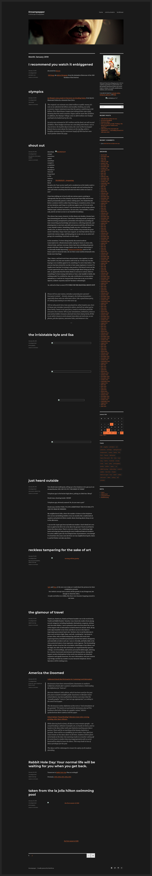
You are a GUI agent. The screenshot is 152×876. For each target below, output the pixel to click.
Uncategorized (32, 73)
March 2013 (104, 211)
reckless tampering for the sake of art (59, 550)
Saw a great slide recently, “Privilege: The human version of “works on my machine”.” (112, 125)
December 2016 (105, 156)
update (30, 157)
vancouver (31, 102)
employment (103, 452)
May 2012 (103, 228)
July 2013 (103, 205)
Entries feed (104, 494)
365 (101, 447)
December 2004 (105, 376)
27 (108, 433)
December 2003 (105, 396)
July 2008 (103, 305)
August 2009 (104, 283)
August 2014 (104, 185)
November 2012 (105, 218)
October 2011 (104, 240)
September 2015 (105, 170)
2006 (66, 777)
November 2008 (105, 298)
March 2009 (104, 291)
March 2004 (104, 391)
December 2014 (105, 178)
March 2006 (104, 351)
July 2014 (103, 186)
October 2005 (104, 359)
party (110, 463)
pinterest (108, 94)
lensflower (120, 12)
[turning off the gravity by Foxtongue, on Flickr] (71, 570)
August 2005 (104, 363)
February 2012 (104, 233)
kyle (29, 560)
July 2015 (103, 171)
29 (115, 433)
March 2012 (104, 231)
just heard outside (43, 480)
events (110, 452)
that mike (107, 471)
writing (113, 477)
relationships (113, 469)
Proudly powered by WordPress (45, 868)
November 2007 (105, 318)
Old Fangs (51, 75)
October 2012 (104, 220)
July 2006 (103, 344)
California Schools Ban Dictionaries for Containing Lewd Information (70, 679)
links (115, 458)
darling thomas (117, 449)
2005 (69, 777)
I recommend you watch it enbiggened (60, 64)
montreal (111, 460)
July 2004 (103, 384)
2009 (55, 777)
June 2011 (103, 246)
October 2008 (104, 300)
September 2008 (105, 301)
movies (117, 460)
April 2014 (103, 190)
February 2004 (105, 393)
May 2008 (103, 308)
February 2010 (104, 273)
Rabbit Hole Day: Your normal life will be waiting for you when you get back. (61, 764)
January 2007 (104, 334)
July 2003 (103, 404)
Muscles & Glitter (105, 122)
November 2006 (105, 338)
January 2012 (104, 235)
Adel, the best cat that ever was (109, 118)
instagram (102, 94)
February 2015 (104, 176)
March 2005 (104, 371)
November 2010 (105, 258)
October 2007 (104, 319)
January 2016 (104, 163)
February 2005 (105, 373)
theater (114, 471)
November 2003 (105, 398)
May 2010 (103, 268)
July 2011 (103, 245)
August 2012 (104, 223)
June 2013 (103, 206)
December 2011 (105, 236)
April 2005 (103, 369)
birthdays (109, 449)
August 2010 (104, 263)
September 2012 (105, 221)
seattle (102, 471)
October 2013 (104, 200)
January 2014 (104, 195)
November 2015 (105, 166)
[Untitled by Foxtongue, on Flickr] (71, 355)
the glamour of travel (45, 612)
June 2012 (103, 226)
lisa (32, 560)
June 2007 (103, 326)
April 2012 (103, 230)
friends (106, 455)
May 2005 (103, 368)
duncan (58, 71)
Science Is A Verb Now (75, 249)
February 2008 (105, 313)
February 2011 (104, 253)
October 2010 (104, 260)
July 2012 (103, 225)
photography (31, 345)
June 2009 (103, 286)
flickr (114, 94)
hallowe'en (112, 455)
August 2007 (104, 323)
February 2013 (104, 213)
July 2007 (103, 324)
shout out (36, 145)
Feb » (104, 435)
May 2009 (103, 288)
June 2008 (103, 306)
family (115, 452)
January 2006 (104, 354)
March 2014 (104, 191)
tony (111, 474)
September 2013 (105, 201)
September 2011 (105, 241)
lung (101, 460)
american (30, 683)
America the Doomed (46, 673)
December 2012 (105, 216)
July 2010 (103, 265)
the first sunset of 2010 (71, 841)
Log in (102, 492)
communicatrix (110, 12)
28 (111, 433)
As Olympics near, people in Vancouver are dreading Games (67, 98)
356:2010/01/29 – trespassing (64, 180)
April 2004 (104, 389)
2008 (59, 777)
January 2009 (104, 295)
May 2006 (103, 348)
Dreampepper (36, 12)
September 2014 (105, 183)
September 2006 (105, 341)
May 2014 (103, 188)
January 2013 (104, 215)
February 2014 (104, 193)
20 (108, 430)
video (108, 477)
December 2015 (105, 165)
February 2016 (104, 161)
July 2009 (103, 285)
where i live (37, 491)
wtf (118, 477)
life (36, 156)
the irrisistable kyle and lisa (51, 335)
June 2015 (103, 173)
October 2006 (104, 339)
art (35, 75)
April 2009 (103, 290)
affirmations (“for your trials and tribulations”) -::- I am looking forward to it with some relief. (112, 130)
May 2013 (103, 208)
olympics (35, 92)
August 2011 (104, 243)
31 (121, 433)
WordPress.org (105, 497)
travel (115, 474)
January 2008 (104, 314)
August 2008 (104, 303)
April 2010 (103, 270)
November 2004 (105, 378)
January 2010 (104, 275)
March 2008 (104, 311)
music (101, 463)
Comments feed (105, 495)
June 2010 (103, 266)
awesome (102, 449)
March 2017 (104, 155)
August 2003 (104, 403)
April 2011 (103, 250)
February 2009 (105, 293)
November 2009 (105, 278)
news (33, 685)
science (120, 469)
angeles (106, 447)
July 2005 (103, 364)
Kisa (54, 587)
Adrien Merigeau (62, 75)
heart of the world (104, 458)
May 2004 (103, 388)
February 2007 (105, 333)
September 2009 (105, 281)
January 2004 (104, 394)
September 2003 (105, 401)
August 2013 (104, 203)
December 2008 (105, 296)
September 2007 (105, 321)
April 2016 (103, 160)
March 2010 (104, 271)
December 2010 (105, 256)
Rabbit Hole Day (61, 772)
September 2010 (105, 261)
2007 (62, 777)
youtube (102, 480)
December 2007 (105, 316)
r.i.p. (116, 466)
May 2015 (103, 175)
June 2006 (103, 346)
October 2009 (104, 280)
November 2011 (105, 238)
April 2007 (103, 329)
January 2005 (104, 374)
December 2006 (105, 336)
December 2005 (105, 356)
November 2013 (105, 198)
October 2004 (104, 379)
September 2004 (105, 381)
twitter (118, 93)
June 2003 (103, 406)
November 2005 (105, 358)
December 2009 (105, 276)
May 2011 (103, 248)
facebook (113, 93)
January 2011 (104, 255)
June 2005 (103, 366)
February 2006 (105, 353)
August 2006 (104, 343)
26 (105, 433)
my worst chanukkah (106, 120)
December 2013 (105, 196)
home (101, 12)
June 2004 (103, 386)
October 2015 (104, 168)
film (119, 452)
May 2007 (103, 328)
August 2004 (104, 383)
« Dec (101, 435)
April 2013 (103, 210)
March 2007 (104, 331)
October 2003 (104, 399)
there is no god (104, 474)
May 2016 (103, 158)
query (38, 156)
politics (107, 466)
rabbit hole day (32, 562)
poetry (102, 466)
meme (106, 460)
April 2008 (103, 310)
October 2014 (104, 181)
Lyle (49, 587)
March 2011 (104, 251)
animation (31, 75)
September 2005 (105, 361)
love (119, 458)
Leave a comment (33, 77)
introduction (31, 156)
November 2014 (105, 180)
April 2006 (103, 349)
